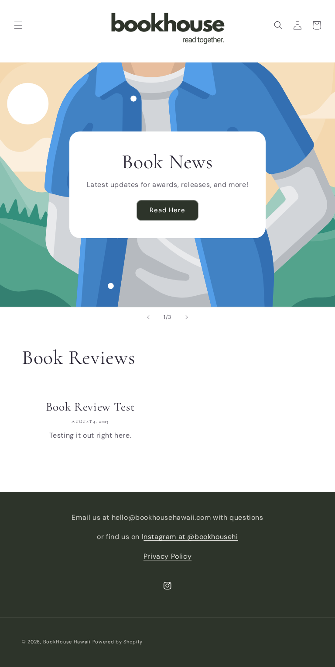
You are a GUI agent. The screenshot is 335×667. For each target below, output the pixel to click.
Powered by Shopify (117, 642)
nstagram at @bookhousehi (191, 536)
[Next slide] (186, 317)
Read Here (167, 210)
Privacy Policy (167, 556)
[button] (18, 25)
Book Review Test (90, 406)
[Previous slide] (148, 317)
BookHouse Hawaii (67, 642)
